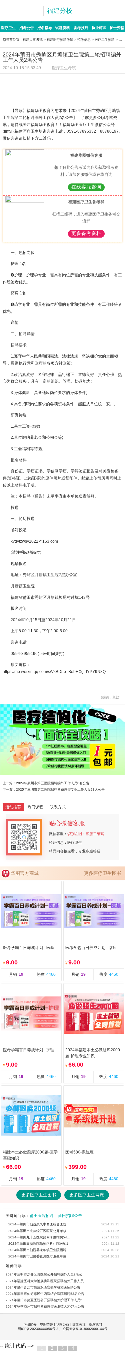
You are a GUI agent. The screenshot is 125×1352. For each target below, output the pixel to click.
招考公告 (26, 28)
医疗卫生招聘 (105, 39)
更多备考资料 (86, 233)
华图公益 (62, 1324)
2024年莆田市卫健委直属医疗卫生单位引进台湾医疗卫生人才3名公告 (40, 1256)
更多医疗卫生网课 (86, 1194)
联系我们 (95, 1324)
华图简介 (30, 1324)
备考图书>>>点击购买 (30, 94)
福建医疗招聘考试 (60, 39)
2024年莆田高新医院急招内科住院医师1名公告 (40, 1243)
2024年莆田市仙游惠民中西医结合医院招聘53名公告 (40, 1224)
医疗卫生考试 (64, 68)
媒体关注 (79, 1324)
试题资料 (62, 28)
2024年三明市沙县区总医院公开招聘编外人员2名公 (44, 1274)
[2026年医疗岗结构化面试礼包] (62, 739)
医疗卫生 (8, 28)
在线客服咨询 (86, 186)
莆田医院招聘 (42, 1216)
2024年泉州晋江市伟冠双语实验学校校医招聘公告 (43, 1287)
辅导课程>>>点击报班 (94, 81)
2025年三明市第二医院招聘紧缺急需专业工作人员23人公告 (60, 789)
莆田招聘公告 (70, 1216)
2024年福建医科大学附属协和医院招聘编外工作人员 (45, 1281)
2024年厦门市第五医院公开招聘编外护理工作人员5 (44, 1300)
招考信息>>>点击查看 (30, 81)
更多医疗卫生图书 (102, 873)
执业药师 (99, 28)
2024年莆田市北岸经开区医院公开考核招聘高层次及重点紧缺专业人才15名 (40, 1231)
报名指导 (44, 28)
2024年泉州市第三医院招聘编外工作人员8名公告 (52, 783)
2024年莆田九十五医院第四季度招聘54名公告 (40, 1237)
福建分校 (59, 10)
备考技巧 (81, 28)
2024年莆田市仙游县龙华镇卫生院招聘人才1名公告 (40, 1250)
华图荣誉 (46, 1324)
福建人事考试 (33, 39)
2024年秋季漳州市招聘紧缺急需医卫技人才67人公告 (45, 1306)
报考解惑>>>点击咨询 (94, 94)
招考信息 (84, 39)
